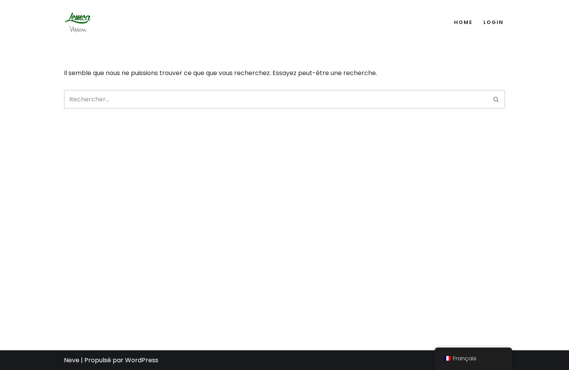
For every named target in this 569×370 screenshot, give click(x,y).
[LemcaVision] (79, 22)
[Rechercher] (496, 99)
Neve (71, 360)
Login (493, 22)
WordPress (141, 360)
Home (463, 22)
